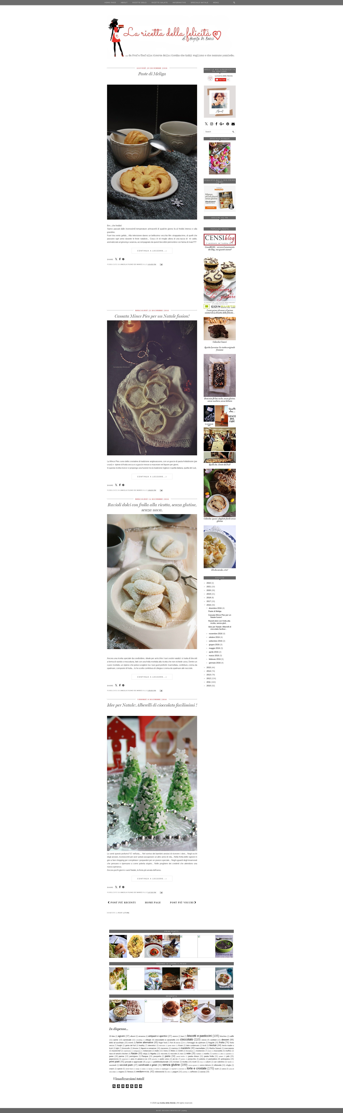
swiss (144, 1069)
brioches (223, 1036)
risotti (194, 1062)
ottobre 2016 (214, 637)
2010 (209, 686)
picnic (183, 1059)
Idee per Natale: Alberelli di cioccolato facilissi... (219, 628)
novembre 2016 (215, 633)
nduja (145, 1054)
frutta (221, 1042)
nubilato (198, 1053)
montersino (200, 1051)
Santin (230, 1062)
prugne (148, 1062)
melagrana (136, 1051)
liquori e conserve (148, 1048)
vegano (121, 1072)
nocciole (173, 1054)
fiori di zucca (175, 1043)
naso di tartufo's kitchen (118, 1054)
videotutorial (159, 1072)
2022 (209, 583)
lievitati (213, 1045)
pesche (154, 1059)
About (124, 2)
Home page (110, 2)
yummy (184, 1072)
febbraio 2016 (215, 659)
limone (135, 1048)
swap (137, 1069)
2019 (209, 594)
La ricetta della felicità (166, 1103)
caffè (232, 1036)
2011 (209, 682)
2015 (209, 667)
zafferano (193, 1072)
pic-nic (175, 1059)
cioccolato (186, 1039)
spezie (119, 1069)
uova (224, 1069)
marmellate (200, 1048)
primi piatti (114, 1061)
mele (157, 1051)
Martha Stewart (215, 1048)
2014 (209, 671)
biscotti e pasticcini (199, 1035)
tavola (150, 1069)
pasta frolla (209, 1056)
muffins (228, 1051)
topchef (174, 1069)
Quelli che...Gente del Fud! (220, 464)
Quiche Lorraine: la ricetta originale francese (220, 348)
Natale (134, 1053)
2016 (209, 605)
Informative (179, 2)
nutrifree (215, 1053)
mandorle (185, 1048)
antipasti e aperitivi (157, 1036)
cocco (204, 1040)
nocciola (164, 1054)
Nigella (153, 1053)
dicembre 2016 (215, 608)
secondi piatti (126, 1065)
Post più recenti (123, 902)
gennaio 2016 (215, 663)
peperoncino (114, 1059)
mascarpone (229, 1048)
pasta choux (193, 1056)
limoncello (126, 1048)
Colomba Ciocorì (220, 342)
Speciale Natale (199, 2)
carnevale (127, 1040)
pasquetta (157, 1056)
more (209, 1051)
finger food (163, 1043)
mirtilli (180, 1051)
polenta (202, 1059)
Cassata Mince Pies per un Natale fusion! (152, 316)
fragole (211, 1043)
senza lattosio (205, 1065)
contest (213, 1040)
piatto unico (164, 1059)
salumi (208, 1062)
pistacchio (192, 1059)
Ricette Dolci (140, 2)
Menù (216, 2)
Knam (180, 1045)
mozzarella (218, 1051)
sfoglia (228, 1065)
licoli (204, 1045)
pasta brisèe (180, 1056)
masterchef (116, 1051)
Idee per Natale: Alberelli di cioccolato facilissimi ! (152, 705)
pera (132, 1059)
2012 (209, 678)
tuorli (217, 1069)
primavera (225, 1059)
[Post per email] (160, 264)
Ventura (130, 1072)
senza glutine (171, 1064)
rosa (201, 1062)
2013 (209, 675)
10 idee (112, 1036)
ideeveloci (152, 1045)
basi (182, 1036)
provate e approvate (133, 1062)
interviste (162, 1045)
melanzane (147, 1051)
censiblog (139, 1040)
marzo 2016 (214, 655)
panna (121, 1056)
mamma (174, 1048)
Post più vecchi (182, 902)
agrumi (121, 1036)
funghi (119, 1045)
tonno (157, 1069)
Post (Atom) (123, 913)
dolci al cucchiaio (116, 1043)
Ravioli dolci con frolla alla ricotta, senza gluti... (219, 622)
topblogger (165, 1069)
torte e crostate (196, 1068)
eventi (130, 1043)
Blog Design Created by (171, 1110)
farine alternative (144, 1042)
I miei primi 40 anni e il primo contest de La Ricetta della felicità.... (220, 311)
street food (129, 1069)
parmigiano (133, 1056)
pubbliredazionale (160, 1062)
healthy (142, 1045)
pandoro (229, 1053)
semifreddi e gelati (147, 1065)
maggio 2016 (214, 648)
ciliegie (148, 1040)
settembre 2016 (215, 641)
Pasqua (145, 1056)
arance (175, 1036)
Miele (173, 1051)
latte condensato (192, 1045)
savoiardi (112, 1065)
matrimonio (127, 1051)
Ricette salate (160, 2)
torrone (181, 1069)
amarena (141, 1036)
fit (183, 1043)
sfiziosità (217, 1065)
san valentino (219, 1062)
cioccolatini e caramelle (165, 1040)
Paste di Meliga (152, 73)
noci (181, 1054)
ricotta (185, 1062)
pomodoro (212, 1059)
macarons (164, 1048)
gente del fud (130, 1045)
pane (111, 1056)
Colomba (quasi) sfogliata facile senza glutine (220, 519)
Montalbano (189, 1051)
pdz (228, 1056)
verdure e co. (142, 1071)
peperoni (125, 1059)
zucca (202, 1072)
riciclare (176, 1062)
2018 (209, 597)
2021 (209, 586)
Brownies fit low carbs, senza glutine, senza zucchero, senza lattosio (219, 399)
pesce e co (142, 1059)
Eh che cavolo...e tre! (219, 570)
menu (165, 1051)
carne (115, 1040)
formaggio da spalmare (196, 1043)
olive (221, 1053)
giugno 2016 (214, 644)
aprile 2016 (213, 652)
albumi (132, 1036)
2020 (209, 590)
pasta (167, 1056)
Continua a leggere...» (152, 251)
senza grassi (192, 1065)
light (117, 1048)
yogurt (175, 1072)
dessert (225, 1039)
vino (168, 1072)
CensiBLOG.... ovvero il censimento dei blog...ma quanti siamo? (219, 248)
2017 (209, 601)
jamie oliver (171, 1045)
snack (111, 1069)
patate (221, 1056)
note (188, 1053)
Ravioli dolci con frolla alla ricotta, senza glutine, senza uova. (152, 507)
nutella (206, 1054)
